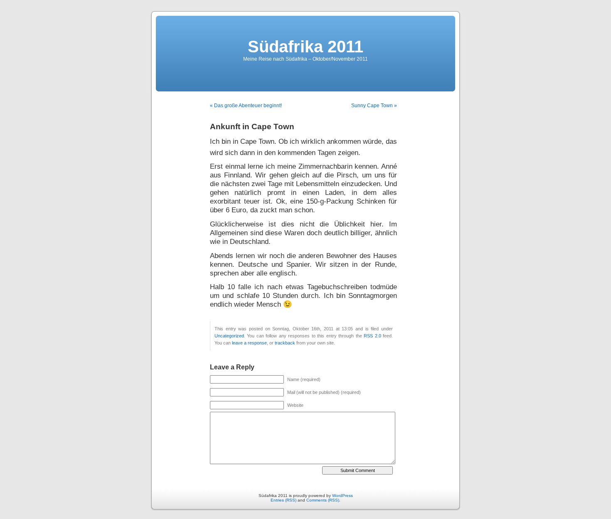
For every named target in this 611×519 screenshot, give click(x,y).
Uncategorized (229, 335)
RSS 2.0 (372, 335)
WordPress (342, 495)
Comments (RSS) (322, 500)
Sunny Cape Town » (374, 105)
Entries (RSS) (283, 500)
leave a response (249, 342)
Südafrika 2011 (305, 46)
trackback (285, 342)
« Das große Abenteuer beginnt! (246, 105)
